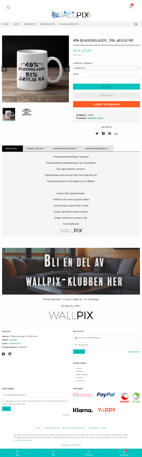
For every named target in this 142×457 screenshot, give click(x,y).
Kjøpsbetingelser (51, 428)
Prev (4, 69)
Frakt (38, 428)
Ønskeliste (108, 95)
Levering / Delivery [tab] (34, 148)
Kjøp (108, 86)
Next (67, 69)
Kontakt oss (80, 380)
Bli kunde (79, 371)
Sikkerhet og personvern (73, 428)
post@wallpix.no (15, 343)
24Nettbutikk (76, 445)
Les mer (66, 415)
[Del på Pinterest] (109, 134)
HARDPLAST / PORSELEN (82, 63)
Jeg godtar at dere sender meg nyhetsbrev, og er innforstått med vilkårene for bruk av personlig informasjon (35, 402)
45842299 (13, 340)
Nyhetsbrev (93, 428)
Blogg (103, 428)
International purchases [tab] (64, 148)
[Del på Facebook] (103, 134)
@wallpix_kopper (96, 118)
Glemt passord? (134, 351)
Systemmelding (82, 374)
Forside (78, 368)
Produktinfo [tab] (11, 148)
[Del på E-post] (116, 134)
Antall (76, 74)
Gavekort (79, 377)
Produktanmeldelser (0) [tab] (96, 148)
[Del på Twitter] (96, 134)
